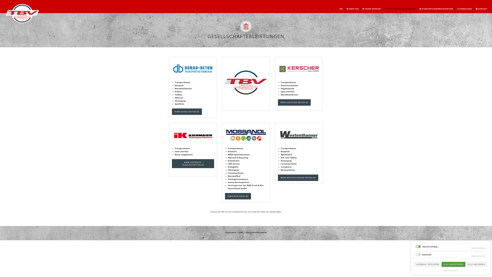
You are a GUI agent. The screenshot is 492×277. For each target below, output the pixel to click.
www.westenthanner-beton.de (298, 177)
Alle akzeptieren (453, 264)
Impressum (230, 232)
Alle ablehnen (476, 264)
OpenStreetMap (430, 246)
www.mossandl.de (238, 196)
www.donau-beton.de (187, 111)
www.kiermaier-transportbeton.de (193, 163)
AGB (241, 232)
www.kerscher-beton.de (294, 102)
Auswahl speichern (427, 264)
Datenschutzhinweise (256, 232)
